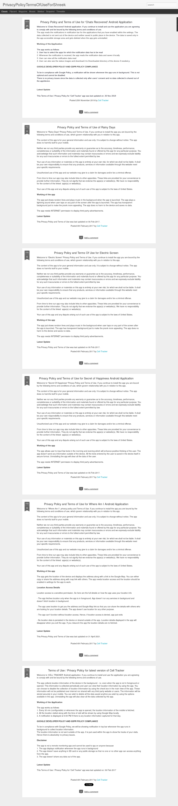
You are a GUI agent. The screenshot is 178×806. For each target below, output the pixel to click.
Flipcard (13, 11)
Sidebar (40, 11)
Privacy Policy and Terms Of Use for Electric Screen (86, 253)
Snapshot (50, 11)
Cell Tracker (103, 100)
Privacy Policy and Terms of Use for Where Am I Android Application (86, 504)
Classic (4, 11)
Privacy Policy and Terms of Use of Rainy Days (86, 127)
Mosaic (32, 11)
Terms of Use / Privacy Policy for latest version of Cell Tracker (86, 670)
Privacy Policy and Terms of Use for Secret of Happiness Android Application (86, 378)
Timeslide (60, 11)
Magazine (23, 11)
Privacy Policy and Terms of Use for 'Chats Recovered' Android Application (86, 22)
